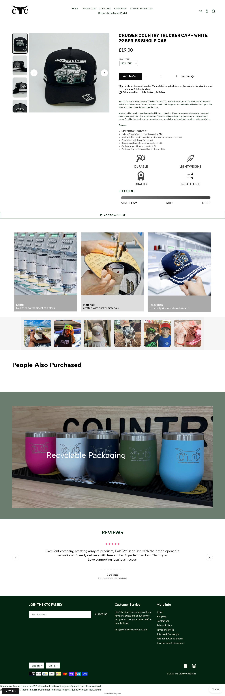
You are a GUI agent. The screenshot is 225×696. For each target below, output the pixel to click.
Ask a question (130, 92)
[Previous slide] (15, 557)
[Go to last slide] (34, 72)
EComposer (116, 694)
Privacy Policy (164, 625)
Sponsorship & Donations (170, 642)
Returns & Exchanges (168, 634)
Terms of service (165, 629)
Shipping (161, 616)
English (36, 665)
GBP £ (52, 665)
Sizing (160, 611)
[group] (20, 43)
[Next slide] (104, 72)
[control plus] (177, 76)
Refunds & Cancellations (170, 638)
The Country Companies (185, 673)
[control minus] (145, 76)
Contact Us (163, 620)
